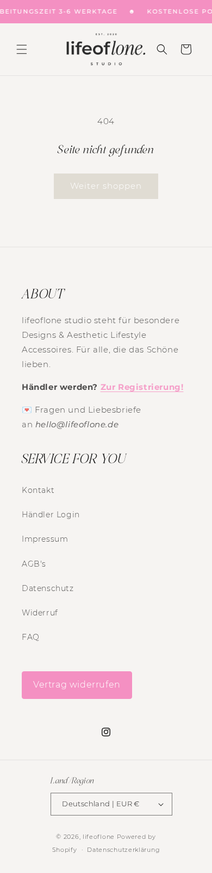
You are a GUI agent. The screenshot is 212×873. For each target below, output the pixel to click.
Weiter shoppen (106, 186)
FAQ (31, 637)
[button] (22, 49)
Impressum (45, 539)
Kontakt (38, 490)
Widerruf (40, 613)
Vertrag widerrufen (77, 684)
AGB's (34, 564)
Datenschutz (48, 588)
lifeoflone (99, 836)
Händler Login (51, 514)
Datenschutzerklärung (123, 849)
